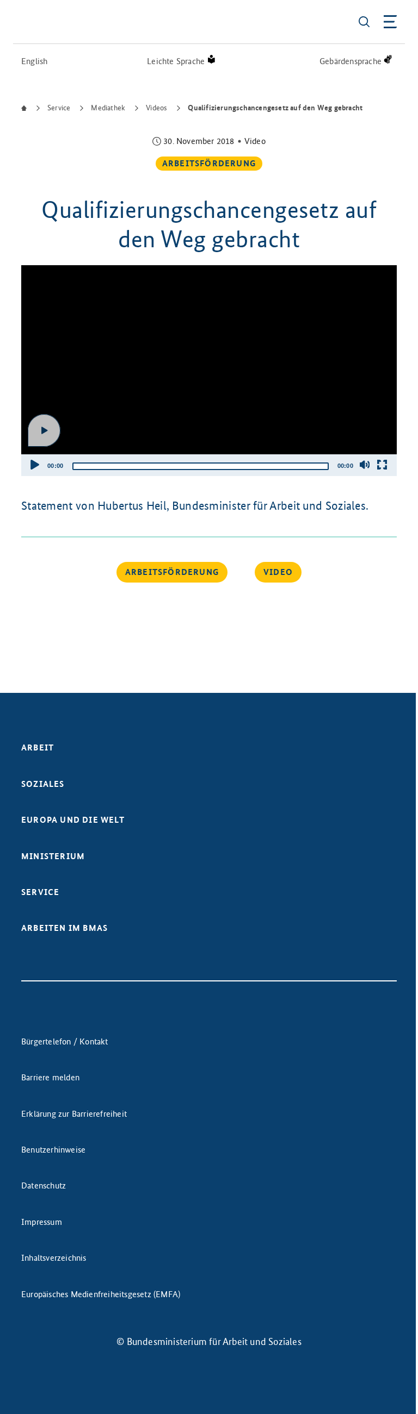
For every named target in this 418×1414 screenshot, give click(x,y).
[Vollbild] (382, 465)
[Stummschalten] (365, 465)
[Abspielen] (44, 430)
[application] (209, 370)
